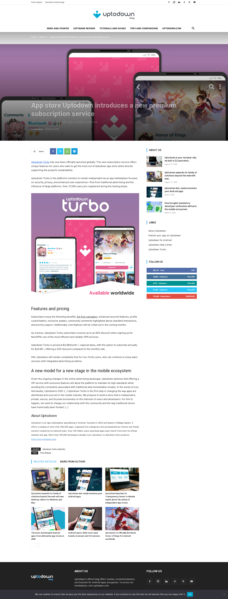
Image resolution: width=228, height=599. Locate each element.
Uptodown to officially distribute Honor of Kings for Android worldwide (120, 536)
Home (33, 37)
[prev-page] (33, 545)
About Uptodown (157, 230)
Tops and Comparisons (144, 28)
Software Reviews (84, 28)
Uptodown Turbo (157, 249)
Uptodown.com (171, 28)
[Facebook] (169, 2)
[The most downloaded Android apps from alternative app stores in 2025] (48, 518)
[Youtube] (194, 2)
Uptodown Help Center (160, 244)
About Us (43, 37)
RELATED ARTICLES (45, 461)
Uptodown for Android (160, 240)
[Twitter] (189, 2)
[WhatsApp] (67, 151)
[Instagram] (174, 2)
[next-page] (38, 545)
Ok (190, 594)
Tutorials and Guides (113, 28)
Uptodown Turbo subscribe (54, 449)
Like (193, 270)
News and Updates (58, 28)
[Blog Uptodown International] (114, 15)
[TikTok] (184, 2)
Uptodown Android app (54, 2)
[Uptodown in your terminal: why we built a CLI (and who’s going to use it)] (154, 161)
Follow (191, 277)
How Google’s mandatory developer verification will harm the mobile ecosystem (181, 206)
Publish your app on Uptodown (164, 235)
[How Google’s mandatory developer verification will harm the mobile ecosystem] (154, 207)
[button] (193, 28)
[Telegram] (74, 151)
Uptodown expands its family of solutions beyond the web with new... (181, 175)
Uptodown (38, 129)
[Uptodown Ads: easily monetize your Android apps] (85, 479)
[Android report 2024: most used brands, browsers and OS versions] (85, 518)
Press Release (45, 453)
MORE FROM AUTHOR (72, 461)
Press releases (36, 2)
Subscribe (190, 296)
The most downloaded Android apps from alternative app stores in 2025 (47, 536)
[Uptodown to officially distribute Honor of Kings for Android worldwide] (122, 518)
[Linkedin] (179, 2)
